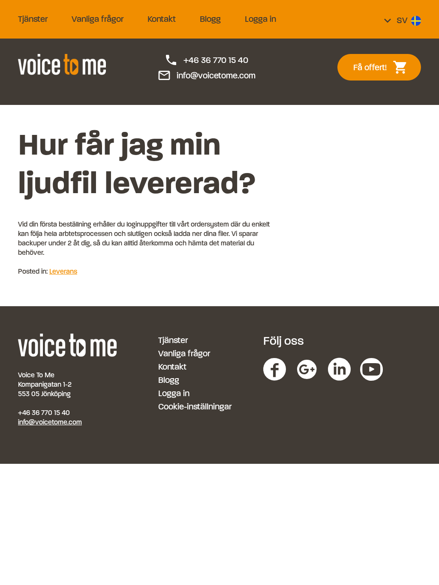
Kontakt (161, 19)
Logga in (260, 19)
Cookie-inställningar (195, 406)
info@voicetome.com (206, 75)
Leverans (63, 271)
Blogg (210, 19)
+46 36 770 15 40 (206, 60)
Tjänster (33, 19)
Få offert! (385, 67)
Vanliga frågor (97, 19)
